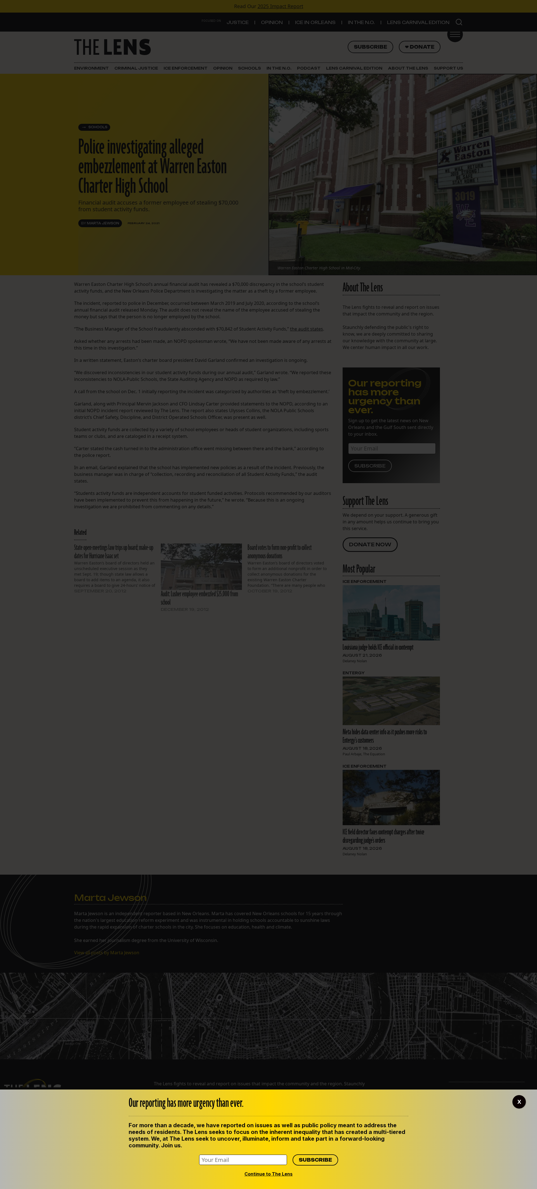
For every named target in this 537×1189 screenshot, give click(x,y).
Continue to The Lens (268, 1174)
